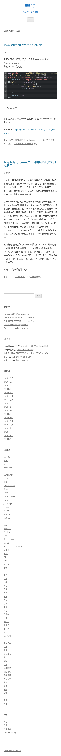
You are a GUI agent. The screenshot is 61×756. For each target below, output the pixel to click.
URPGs (7, 550)
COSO (6, 478)
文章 (7, 725)
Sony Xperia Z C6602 (13, 546)
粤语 (5, 657)
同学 (5, 579)
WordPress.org (10, 732)
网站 (5, 661)
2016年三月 (8, 400)
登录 (5, 722)
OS (5, 521)
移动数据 (7, 654)
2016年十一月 (9, 389)
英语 (5, 689)
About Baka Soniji (25, 350)
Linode (6, 507)
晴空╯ (6, 357)
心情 (5, 600)
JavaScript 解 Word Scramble (23, 45)
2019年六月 (8, 378)
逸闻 (5, 697)
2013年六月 (8, 432)
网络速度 (7, 675)
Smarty (7, 543)
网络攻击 (7, 668)
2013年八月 (8, 425)
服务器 (6, 625)
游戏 (5, 632)
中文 (5, 568)
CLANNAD (8, 475)
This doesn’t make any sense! (16, 328)
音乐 (5, 700)
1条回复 (7, 52)
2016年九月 (8, 392)
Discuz (6, 489)
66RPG (7, 457)
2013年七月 (8, 428)
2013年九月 (8, 421)
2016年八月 (8, 396)
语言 (5, 693)
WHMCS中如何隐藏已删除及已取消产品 (21, 317)
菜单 (30, 19)
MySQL (7, 518)
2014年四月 (8, 407)
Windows (7, 557)
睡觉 (5, 650)
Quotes (7, 532)
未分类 (49, 140)
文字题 (6, 614)
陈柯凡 (6, 353)
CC (5, 471)
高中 (5, 704)
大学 (5, 589)
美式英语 (7, 679)
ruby (5, 536)
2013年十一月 (9, 414)
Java (6, 500)
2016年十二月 (9, 385)
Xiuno (6, 561)
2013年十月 (8, 418)
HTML (6, 493)
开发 (42, 140)
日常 (5, 618)
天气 (5, 593)
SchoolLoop (9, 539)
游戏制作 (7, 636)
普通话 (6, 621)
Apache (7, 464)
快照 (5, 604)
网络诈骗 (7, 672)
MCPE (6, 511)
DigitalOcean (9, 486)
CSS (6, 482)
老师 (5, 682)
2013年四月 (8, 439)
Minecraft (8, 514)
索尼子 (30, 6)
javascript (34, 140)
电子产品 (7, 643)
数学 (5, 611)
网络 (5, 664)
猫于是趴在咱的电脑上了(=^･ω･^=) (19, 321)
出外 (5, 575)
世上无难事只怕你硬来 (23, 144)
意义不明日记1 (23, 360)
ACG (6, 460)
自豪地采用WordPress (12, 751)
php (5, 525)
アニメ (6, 564)
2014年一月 (8, 410)
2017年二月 (8, 382)
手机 (5, 607)
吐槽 (5, 582)
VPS (6, 554)
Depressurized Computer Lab (16, 325)
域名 (5, 586)
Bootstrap (8, 468)
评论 (7, 729)
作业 (5, 571)
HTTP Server (9, 496)
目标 (5, 647)
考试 (5, 686)
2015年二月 (8, 403)
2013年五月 (8, 435)
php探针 (7, 528)
